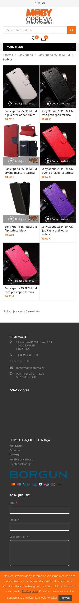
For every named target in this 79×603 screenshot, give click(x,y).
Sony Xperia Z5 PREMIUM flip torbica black (21, 228)
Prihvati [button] (65, 597)
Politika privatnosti (21, 459)
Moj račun (16, 445)
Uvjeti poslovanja (20, 464)
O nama (15, 450)
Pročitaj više (30, 591)
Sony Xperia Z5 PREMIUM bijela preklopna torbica (21, 113)
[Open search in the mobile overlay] (39, 30)
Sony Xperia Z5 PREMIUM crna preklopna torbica (57, 113)
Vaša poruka (17, 537)
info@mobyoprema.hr (30, 368)
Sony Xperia (25, 55)
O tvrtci (14, 455)
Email (13, 520)
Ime (12, 502)
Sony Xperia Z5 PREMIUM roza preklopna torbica (21, 290)
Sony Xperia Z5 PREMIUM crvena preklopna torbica (57, 170)
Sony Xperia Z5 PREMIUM (54, 55)
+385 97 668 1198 (27, 354)
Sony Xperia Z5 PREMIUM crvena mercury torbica (21, 170)
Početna (8, 55)
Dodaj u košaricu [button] (24, 103)
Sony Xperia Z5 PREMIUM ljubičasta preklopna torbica (57, 230)
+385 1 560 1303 (20, 361)
